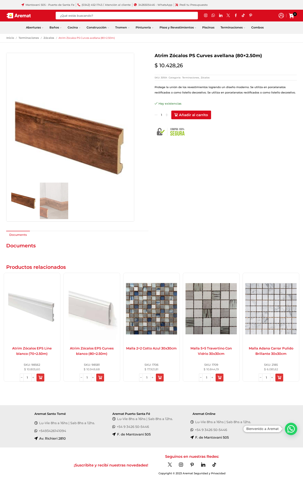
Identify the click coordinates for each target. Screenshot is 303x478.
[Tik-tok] (214, 465)
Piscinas (208, 27)
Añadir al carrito (193, 115)
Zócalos (48, 37)
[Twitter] (228, 16)
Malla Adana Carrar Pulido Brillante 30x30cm (271, 351)
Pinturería (143, 27)
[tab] (18, 235)
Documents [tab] (18, 235)
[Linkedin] (203, 465)
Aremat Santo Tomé (50, 414)
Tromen (121, 27)
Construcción (97, 27)
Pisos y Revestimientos (177, 27)
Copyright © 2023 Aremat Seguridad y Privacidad (192, 473)
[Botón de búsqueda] (194, 15)
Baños (54, 27)
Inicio (10, 37)
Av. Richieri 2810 (52, 438)
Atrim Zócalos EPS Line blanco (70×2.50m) (32, 351)
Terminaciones (232, 27)
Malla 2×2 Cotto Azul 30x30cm (151, 348)
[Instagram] (205, 16)
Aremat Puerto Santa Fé (131, 414)
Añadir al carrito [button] (26, 336)
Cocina (73, 27)
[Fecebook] (235, 16)
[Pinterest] (192, 465)
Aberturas (33, 27)
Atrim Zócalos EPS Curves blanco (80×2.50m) (92, 351)
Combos (257, 27)
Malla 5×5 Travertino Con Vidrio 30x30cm (211, 351)
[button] (40, 377)
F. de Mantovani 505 (134, 434)
